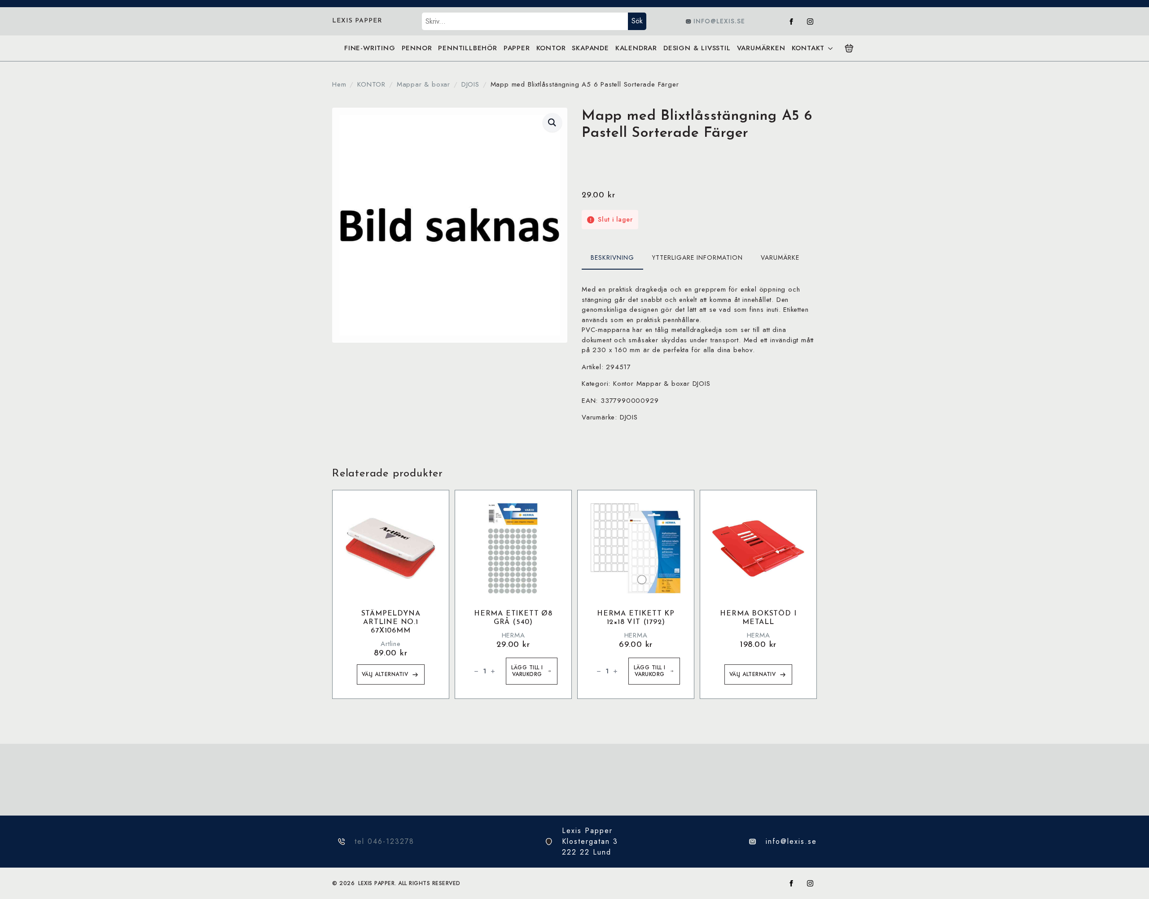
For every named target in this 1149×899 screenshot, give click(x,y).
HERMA (513, 635)
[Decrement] (476, 671)
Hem (339, 84)
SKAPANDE (590, 48)
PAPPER (517, 48)
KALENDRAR (636, 48)
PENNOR (417, 48)
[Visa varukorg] (849, 48)
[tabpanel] (699, 353)
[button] (552, 122)
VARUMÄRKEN (761, 48)
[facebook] (791, 21)
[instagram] (810, 21)
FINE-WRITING (369, 48)
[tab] (612, 257)
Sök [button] (637, 21)
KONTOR (551, 48)
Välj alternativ (385, 674)
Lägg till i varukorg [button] (527, 670)
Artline (391, 644)
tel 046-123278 (384, 841)
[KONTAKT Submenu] (830, 48)
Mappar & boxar (423, 84)
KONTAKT (808, 48)
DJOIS (470, 84)
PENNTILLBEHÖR (467, 48)
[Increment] (493, 671)
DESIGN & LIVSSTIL (697, 48)
